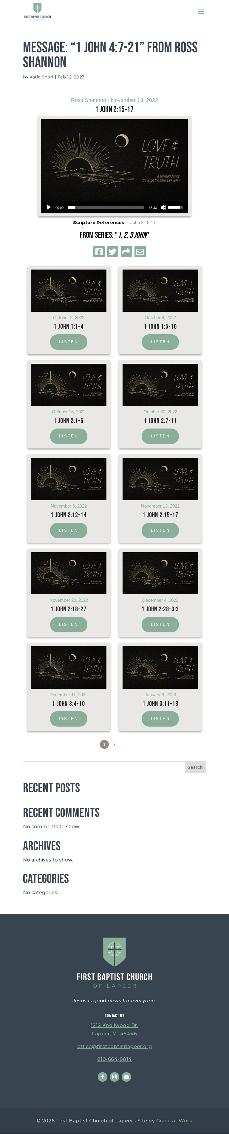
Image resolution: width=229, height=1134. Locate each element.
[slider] (106, 207)
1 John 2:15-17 (141, 222)
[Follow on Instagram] (114, 1077)
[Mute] (163, 207)
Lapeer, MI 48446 (114, 1034)
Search (195, 767)
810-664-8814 (114, 1059)
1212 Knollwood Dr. (114, 1025)
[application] (114, 207)
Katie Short (42, 77)
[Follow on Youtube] (126, 1077)
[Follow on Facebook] (102, 1077)
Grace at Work (174, 1121)
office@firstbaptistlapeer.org (114, 1046)
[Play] (49, 207)
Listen (68, 342)
